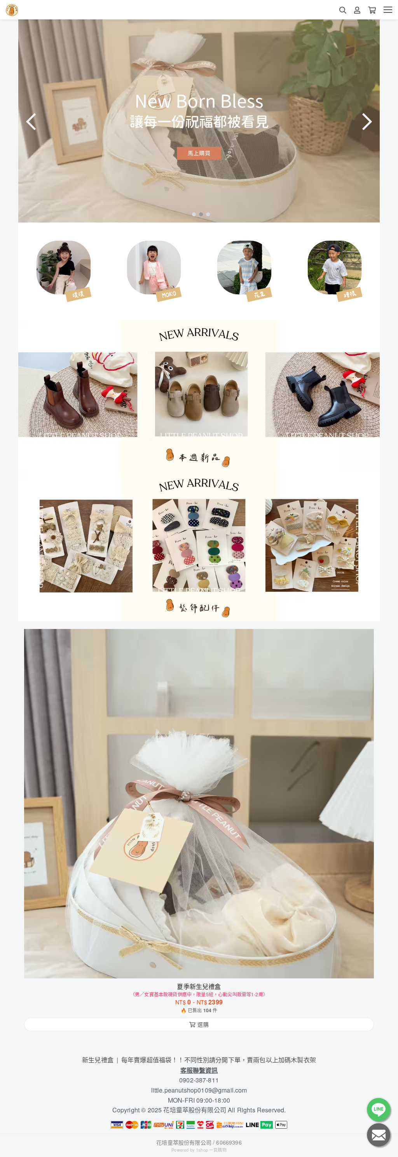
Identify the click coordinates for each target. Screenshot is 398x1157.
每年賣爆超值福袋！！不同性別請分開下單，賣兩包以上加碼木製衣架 (218, 1059)
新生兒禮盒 (97, 1059)
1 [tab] (192, 214)
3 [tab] (206, 214)
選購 (202, 967)
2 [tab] (199, 214)
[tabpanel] (199, 120)
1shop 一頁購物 (211, 1150)
